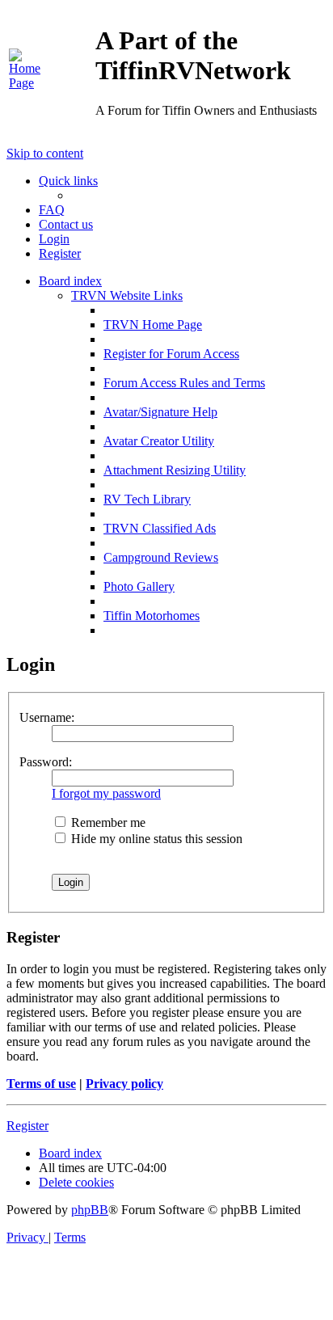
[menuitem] (29, 83)
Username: (46, 717)
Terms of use (41, 1083)
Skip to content (44, 153)
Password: (45, 762)
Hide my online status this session (155, 839)
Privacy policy (124, 1083)
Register (27, 1125)
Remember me (106, 822)
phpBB (89, 1210)
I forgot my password (106, 793)
